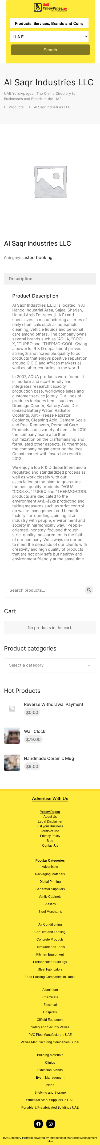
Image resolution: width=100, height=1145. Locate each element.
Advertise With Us (50, 798)
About (47, 817)
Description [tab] (21, 278)
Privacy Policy (50, 836)
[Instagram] (50, 1124)
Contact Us (50, 845)
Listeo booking (37, 257)
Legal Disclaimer (50, 821)
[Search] (89, 590)
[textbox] (50, 665)
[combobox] (50, 665)
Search (50, 50)
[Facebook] (38, 1124)
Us (54, 817)
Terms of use (50, 831)
